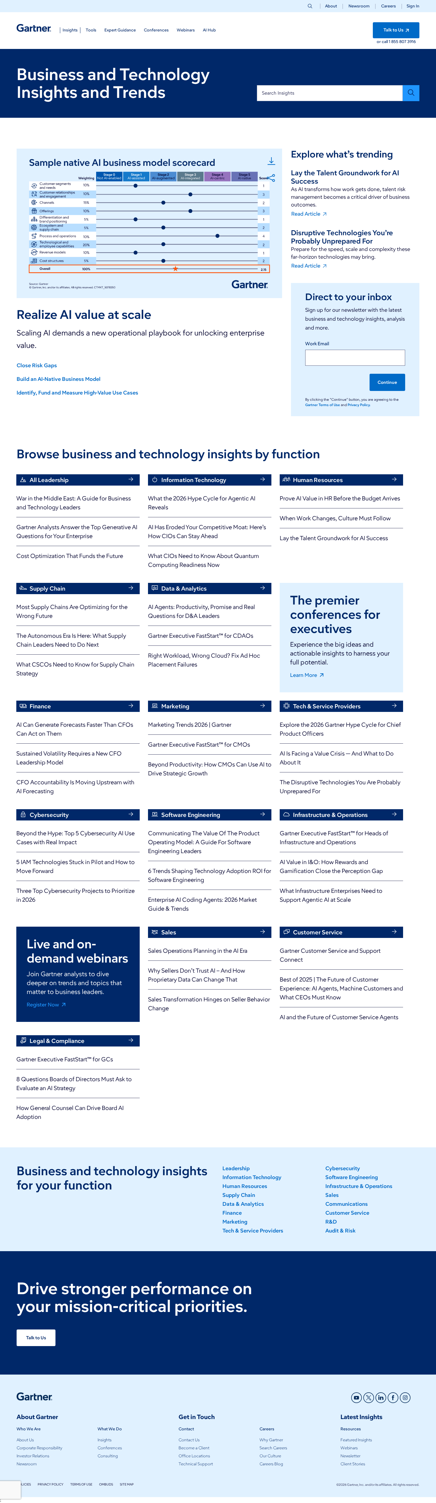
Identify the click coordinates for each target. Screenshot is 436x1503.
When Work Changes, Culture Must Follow (335, 518)
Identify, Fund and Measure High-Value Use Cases (77, 392)
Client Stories (352, 1464)
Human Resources (244, 1186)
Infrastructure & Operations (358, 1186)
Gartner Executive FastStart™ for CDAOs (200, 635)
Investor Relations (33, 1456)
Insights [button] (70, 30)
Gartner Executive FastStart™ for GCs (64, 1059)
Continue (387, 382)
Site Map (127, 1484)
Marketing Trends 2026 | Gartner (189, 724)
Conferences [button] (156, 30)
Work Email (317, 343)
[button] (410, 6)
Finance (232, 1213)
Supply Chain (238, 1195)
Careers (388, 6)
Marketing (234, 1222)
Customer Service (347, 1213)
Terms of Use (81, 1484)
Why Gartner (271, 1439)
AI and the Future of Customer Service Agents (339, 1017)
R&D (331, 1222)
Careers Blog (271, 1464)
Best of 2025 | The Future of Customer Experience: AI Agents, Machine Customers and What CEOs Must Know (341, 988)
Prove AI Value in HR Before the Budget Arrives (340, 498)
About (331, 6)
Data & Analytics (243, 1204)
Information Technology (251, 1177)
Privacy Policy (50, 1484)
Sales (332, 1195)
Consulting (108, 1456)
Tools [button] (91, 30)
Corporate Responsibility (39, 1447)
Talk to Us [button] (394, 30)
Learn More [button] (304, 674)
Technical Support (196, 1464)
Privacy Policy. (359, 405)
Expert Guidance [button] (120, 30)
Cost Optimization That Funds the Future (69, 555)
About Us (25, 1439)
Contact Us (189, 1439)
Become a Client (194, 1447)
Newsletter (350, 1456)
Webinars (349, 1447)
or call (383, 41)
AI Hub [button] (209, 30)
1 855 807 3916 (402, 41)
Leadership (236, 1168)
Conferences (110, 1447)
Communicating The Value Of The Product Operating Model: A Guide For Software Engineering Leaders (204, 842)
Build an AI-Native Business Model (59, 379)
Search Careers (273, 1447)
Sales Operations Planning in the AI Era (197, 950)
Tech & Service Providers (252, 1230)
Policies (24, 1484)
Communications (346, 1204)
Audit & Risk (340, 1230)
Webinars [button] (186, 30)
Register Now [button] (43, 1004)
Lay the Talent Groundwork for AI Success (334, 538)
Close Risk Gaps (37, 365)
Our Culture (270, 1456)
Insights (105, 1439)
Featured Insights (356, 1439)
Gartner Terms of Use (323, 405)
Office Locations (194, 1456)
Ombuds (106, 1484)
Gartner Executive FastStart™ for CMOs (199, 744)
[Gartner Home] (34, 28)
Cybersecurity (342, 1168)
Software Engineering (351, 1177)
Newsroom (359, 6)
